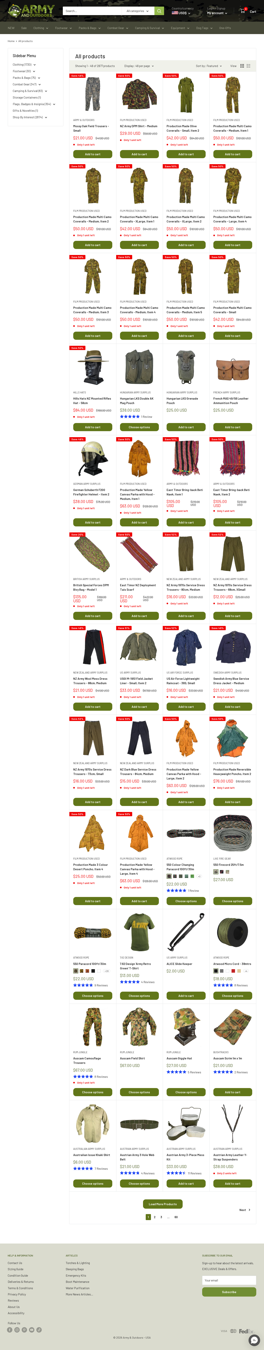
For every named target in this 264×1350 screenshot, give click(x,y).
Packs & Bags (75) (24, 77)
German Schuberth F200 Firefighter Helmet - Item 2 (91, 492)
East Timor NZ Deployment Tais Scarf (138, 587)
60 (176, 1217)
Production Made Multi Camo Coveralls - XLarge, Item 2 (186, 219)
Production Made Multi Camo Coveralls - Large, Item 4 (232, 219)
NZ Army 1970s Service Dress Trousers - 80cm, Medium (186, 587)
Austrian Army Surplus (134, 1148)
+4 (246, 971)
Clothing (38, 28)
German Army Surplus (86, 483)
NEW (11, 28)
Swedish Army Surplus (227, 672)
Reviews (13, 1300)
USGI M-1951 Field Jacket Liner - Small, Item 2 (136, 681)
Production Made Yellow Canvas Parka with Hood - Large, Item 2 (184, 774)
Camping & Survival (147, 28)
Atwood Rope (175, 858)
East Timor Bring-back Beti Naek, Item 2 (231, 492)
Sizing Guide (15, 1269)
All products (25, 41)
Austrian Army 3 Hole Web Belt (137, 1157)
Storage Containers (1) (27, 97)
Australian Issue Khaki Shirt (91, 1155)
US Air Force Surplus (180, 672)
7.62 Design (126, 957)
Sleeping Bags (75, 1269)
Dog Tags (202, 28)
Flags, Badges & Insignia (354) (32, 104)
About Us (14, 1307)
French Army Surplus (226, 392)
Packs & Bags (87, 28)
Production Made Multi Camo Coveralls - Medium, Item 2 (92, 219)
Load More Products (163, 1204)
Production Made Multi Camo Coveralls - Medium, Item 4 (139, 310)
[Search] (159, 11)
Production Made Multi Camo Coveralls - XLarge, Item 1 (139, 219)
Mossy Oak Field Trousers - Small (91, 128)
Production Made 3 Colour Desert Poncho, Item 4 (90, 867)
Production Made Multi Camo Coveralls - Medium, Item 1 (232, 128)
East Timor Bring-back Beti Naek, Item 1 (185, 492)
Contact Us (15, 1263)
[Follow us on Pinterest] (24, 1330)
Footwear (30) (22, 71)
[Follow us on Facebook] (9, 1330)
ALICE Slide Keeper (179, 964)
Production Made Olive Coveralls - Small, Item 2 (183, 128)
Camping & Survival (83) (28, 91)
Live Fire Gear (222, 858)
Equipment (178, 28)
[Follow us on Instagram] (17, 1330)
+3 (199, 876)
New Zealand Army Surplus (184, 579)
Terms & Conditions (20, 1288)
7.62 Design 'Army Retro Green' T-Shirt (135, 966)
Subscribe (229, 1292)
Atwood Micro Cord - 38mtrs (232, 964)
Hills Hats (79, 392)
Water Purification (77, 1288)
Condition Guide (18, 1275)
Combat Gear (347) (25, 84)
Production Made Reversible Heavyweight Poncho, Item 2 (232, 772)
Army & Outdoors (84, 120)
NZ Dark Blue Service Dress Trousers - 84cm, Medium (138, 772)
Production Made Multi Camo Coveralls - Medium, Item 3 (92, 310)
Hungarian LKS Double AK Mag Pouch (136, 401)
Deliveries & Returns (21, 1281)
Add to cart (92, 154)
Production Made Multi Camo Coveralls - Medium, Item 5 (186, 310)
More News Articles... (79, 1294)
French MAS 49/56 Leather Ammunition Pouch (231, 401)
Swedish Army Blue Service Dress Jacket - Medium (231, 681)
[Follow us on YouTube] (31, 1330)
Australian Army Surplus (89, 1148)
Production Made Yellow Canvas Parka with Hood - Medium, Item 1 (137, 494)
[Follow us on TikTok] (39, 1330)
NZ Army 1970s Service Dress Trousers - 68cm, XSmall (232, 587)
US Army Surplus (130, 672)
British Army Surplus (86, 579)
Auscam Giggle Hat (179, 1058)
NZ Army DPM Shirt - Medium (138, 126)
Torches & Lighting (78, 1263)
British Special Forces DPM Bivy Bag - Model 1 (91, 587)
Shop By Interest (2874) (28, 117)
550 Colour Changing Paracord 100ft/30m (180, 867)
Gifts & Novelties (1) (25, 110)
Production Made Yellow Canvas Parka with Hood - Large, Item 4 (137, 869)
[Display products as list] (248, 66)
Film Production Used (133, 120)
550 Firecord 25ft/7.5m (228, 864)
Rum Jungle (80, 1052)
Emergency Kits (76, 1275)
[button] (254, 1340)
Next (242, 1210)
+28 (107, 971)
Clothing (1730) (22, 64)
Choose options (139, 427)
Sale (24, 28)
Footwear (61, 28)
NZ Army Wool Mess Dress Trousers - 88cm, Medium (90, 681)
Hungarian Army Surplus (135, 392)
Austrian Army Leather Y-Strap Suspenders (230, 1157)
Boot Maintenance (77, 1281)
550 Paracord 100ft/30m (89, 964)
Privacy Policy (17, 1294)
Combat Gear (115, 28)
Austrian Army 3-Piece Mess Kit (185, 1157)
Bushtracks (221, 1052)
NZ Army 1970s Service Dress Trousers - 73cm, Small (92, 772)
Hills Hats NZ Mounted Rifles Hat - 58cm (92, 401)
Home (11, 41)
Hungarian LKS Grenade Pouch (182, 401)
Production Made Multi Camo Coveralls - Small (232, 310)
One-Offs (225, 28)
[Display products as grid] (242, 66)
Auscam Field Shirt (132, 1058)
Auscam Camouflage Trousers (87, 1060)
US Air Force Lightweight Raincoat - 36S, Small (183, 681)
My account (215, 13)
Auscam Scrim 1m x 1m (227, 1058)
